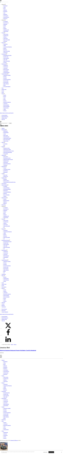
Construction (5, 66)
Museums (5, 193)
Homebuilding (5, 132)
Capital (3, 406)
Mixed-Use (5, 18)
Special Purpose (6, 17)
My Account (8, 112)
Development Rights (7, 189)
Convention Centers (6, 169)
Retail (4, 8)
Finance (3, 42)
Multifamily (5, 131)
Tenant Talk (5, 38)
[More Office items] (4, 142)
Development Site (6, 392)
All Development (6, 72)
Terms (12, 344)
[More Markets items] (5, 20)
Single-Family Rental (7, 138)
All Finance (5, 52)
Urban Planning (6, 279)
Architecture (5, 65)
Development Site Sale (7, 55)
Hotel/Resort (5, 170)
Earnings (5, 76)
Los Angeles (5, 21)
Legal (4, 97)
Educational (5, 190)
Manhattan (5, 24)
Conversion (5, 68)
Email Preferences (5, 116)
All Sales (5, 62)
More (3, 93)
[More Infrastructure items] (7, 197)
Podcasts (4, 110)
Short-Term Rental (6, 139)
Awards (4, 95)
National (4, 28)
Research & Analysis (7, 102)
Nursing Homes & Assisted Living (9, 182)
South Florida (5, 31)
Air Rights (5, 186)
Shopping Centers (6, 148)
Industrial (5, 10)
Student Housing (6, 136)
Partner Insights (6, 295)
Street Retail (5, 153)
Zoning (4, 281)
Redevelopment (6, 69)
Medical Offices (6, 180)
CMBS (4, 45)
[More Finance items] (5, 42)
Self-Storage (5, 162)
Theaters (4, 196)
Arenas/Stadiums (6, 187)
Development (4, 63)
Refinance (5, 49)
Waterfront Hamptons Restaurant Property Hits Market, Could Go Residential (18, 350)
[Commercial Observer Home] (4, 2)
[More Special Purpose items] (7, 184)
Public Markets (6, 83)
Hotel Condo (5, 135)
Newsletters (4, 306)
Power (3, 92)
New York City (6, 22)
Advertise (3, 302)
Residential (5, 5)
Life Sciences (5, 15)
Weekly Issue (4, 89)
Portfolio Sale (5, 56)
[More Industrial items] (5, 155)
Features (4, 100)
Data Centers (5, 156)
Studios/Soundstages (7, 163)
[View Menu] (1, 0)
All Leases (5, 41)
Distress (4, 48)
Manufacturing (6, 160)
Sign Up (4, 112)
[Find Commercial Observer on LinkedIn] (8, 342)
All (4, 227)
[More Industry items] (5, 4)
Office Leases (5, 34)
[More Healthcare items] (6, 177)
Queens (4, 25)
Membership (5, 432)
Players (4, 96)
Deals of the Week (6, 39)
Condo (4, 133)
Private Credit (5, 80)
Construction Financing (7, 46)
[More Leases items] (4, 32)
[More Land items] (4, 173)
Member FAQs (4, 118)
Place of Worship (6, 194)
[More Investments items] (6, 54)
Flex (4, 145)
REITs (4, 85)
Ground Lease (5, 35)
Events (3, 90)
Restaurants (5, 172)
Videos (4, 109)
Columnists (5, 103)
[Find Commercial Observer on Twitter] (8, 328)
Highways (5, 201)
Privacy (15, 344)
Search (10, 123)
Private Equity (5, 82)
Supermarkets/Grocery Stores (8, 150)
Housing (4, 277)
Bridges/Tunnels (6, 200)
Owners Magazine (5, 311)
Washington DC (6, 29)
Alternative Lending (6, 75)
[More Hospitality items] (6, 166)
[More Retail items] (4, 146)
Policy (4, 99)
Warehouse (5, 165)
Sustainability (5, 257)
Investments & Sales (5, 240)
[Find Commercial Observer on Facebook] (8, 335)
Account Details (4, 115)
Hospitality (5, 11)
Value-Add (5, 59)
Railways (5, 203)
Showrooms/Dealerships (7, 152)
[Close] (61, 452)
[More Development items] (6, 63)
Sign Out (11, 112)
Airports (4, 199)
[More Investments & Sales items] (9, 240)
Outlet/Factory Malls (7, 149)
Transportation (6, 107)
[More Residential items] (6, 129)
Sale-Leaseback (6, 58)
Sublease (5, 36)
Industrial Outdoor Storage (8, 159)
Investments (4, 391)
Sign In (1, 112)
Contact (3, 303)
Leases (3, 32)
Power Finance (4, 309)
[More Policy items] (4, 275)
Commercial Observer (14, 440)
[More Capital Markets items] (7, 73)
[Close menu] (1, 124)
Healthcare (5, 14)
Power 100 (3, 310)
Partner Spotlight (6, 106)
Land (4, 12)
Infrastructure (4, 197)
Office (4, 7)
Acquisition (5, 44)
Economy (5, 78)
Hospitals (5, 179)
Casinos (4, 167)
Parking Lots (5, 176)
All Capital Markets (6, 86)
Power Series (4, 286)
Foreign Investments (7, 79)
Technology (4, 274)
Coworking (5, 143)
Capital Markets (4, 73)
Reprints (3, 305)
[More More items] (4, 93)
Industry (3, 128)
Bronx (4, 27)
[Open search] (1, 121)
